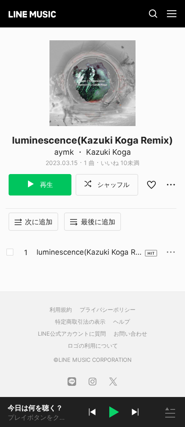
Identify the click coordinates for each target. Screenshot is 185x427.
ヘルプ (121, 321)
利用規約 (60, 309)
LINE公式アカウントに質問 (72, 333)
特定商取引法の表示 (80, 321)
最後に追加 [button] (98, 221)
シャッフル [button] (113, 184)
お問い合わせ (130, 333)
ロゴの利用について (93, 345)
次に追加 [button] (38, 221)
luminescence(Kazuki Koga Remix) (88, 252)
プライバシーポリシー (108, 309)
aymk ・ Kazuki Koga (92, 151)
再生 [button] (45, 184)
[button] (113, 413)
